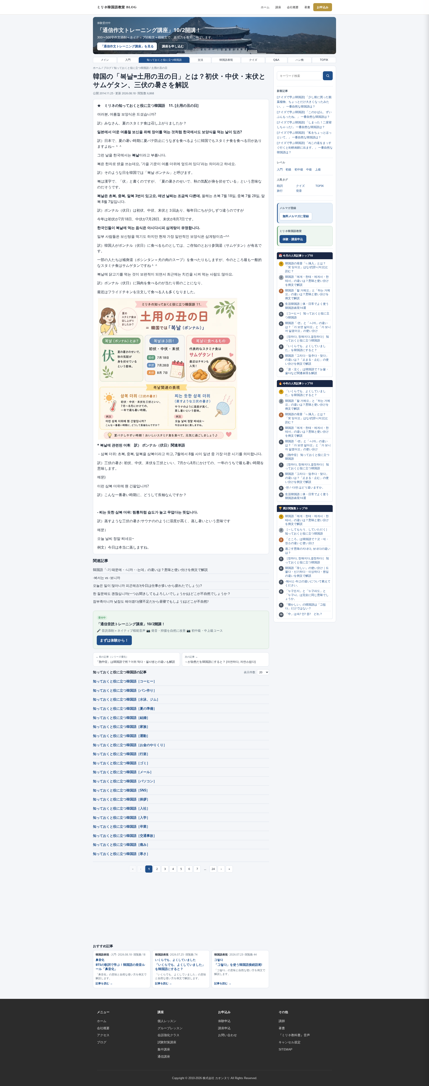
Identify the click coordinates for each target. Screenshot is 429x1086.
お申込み (322, 7)
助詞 (280, 186)
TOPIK (324, 60)
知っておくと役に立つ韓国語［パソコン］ (125, 781)
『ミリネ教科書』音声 (294, 1035)
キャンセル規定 (290, 1042)
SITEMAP (285, 1049)
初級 (288, 169)
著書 (307, 7)
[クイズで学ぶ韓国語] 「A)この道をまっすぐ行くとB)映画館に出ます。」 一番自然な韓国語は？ (305, 147)
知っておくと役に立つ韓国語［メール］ (123, 772)
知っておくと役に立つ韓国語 (164, 60)
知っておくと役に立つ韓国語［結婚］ (121, 717)
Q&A (276, 60)
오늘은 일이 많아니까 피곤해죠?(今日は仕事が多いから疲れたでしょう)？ (148, 585)
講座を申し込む (173, 46)
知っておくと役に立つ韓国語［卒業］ (121, 826)
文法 (200, 60)
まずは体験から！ (114, 640)
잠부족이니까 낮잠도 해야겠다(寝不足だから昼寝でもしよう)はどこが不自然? (150, 601)
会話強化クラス (168, 1035)
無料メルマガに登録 (296, 216)
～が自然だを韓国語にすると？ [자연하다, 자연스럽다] (220, 659)
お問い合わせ (227, 1035)
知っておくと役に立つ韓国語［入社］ (121, 808)
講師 (282, 1021)
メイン (105, 60)
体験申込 (224, 1021)
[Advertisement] (181, 909)
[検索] (328, 75)
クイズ (253, 60)
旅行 (280, 191)
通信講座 (164, 1056)
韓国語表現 (226, 60)
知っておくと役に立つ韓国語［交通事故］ (125, 835)
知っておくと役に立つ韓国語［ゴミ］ (121, 763)
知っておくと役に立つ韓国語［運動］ (121, 735)
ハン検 (300, 60)
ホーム (265, 7)
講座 (278, 7)
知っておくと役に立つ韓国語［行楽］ (121, 753)
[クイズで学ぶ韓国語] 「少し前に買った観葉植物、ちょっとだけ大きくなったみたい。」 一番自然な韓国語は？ (304, 101)
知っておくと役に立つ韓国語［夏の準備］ (125, 708)
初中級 (298, 169)
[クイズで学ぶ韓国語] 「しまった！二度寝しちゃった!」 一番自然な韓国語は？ (304, 124)
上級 (318, 169)
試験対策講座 (167, 1042)
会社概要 (293, 7)
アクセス (103, 1035)
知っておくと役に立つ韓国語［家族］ (121, 726)
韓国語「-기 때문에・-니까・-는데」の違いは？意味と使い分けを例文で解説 (150, 569)
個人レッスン (167, 1021)
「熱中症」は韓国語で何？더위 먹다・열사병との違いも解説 (135, 659)
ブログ (107, 68)
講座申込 (224, 1028)
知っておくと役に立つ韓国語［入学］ (121, 817)
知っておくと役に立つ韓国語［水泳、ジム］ (126, 699)
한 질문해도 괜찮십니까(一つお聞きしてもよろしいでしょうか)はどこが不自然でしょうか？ (162, 593)
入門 (127, 60)
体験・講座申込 (293, 239)
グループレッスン (170, 1028)
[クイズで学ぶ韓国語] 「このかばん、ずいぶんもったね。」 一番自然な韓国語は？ (304, 114)
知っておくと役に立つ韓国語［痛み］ (121, 844)
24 (213, 869)
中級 (309, 169)
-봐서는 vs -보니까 (106, 577)
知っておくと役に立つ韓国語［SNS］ (121, 790)
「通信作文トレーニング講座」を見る (127, 46)
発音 (299, 191)
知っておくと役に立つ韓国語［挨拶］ (121, 799)
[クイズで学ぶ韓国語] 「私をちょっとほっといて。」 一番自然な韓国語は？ (304, 134)
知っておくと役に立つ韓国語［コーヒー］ (125, 681)
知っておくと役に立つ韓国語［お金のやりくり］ (130, 745)
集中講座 (164, 1049)
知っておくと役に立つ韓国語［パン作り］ (125, 690)
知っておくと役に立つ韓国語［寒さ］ (121, 853)
